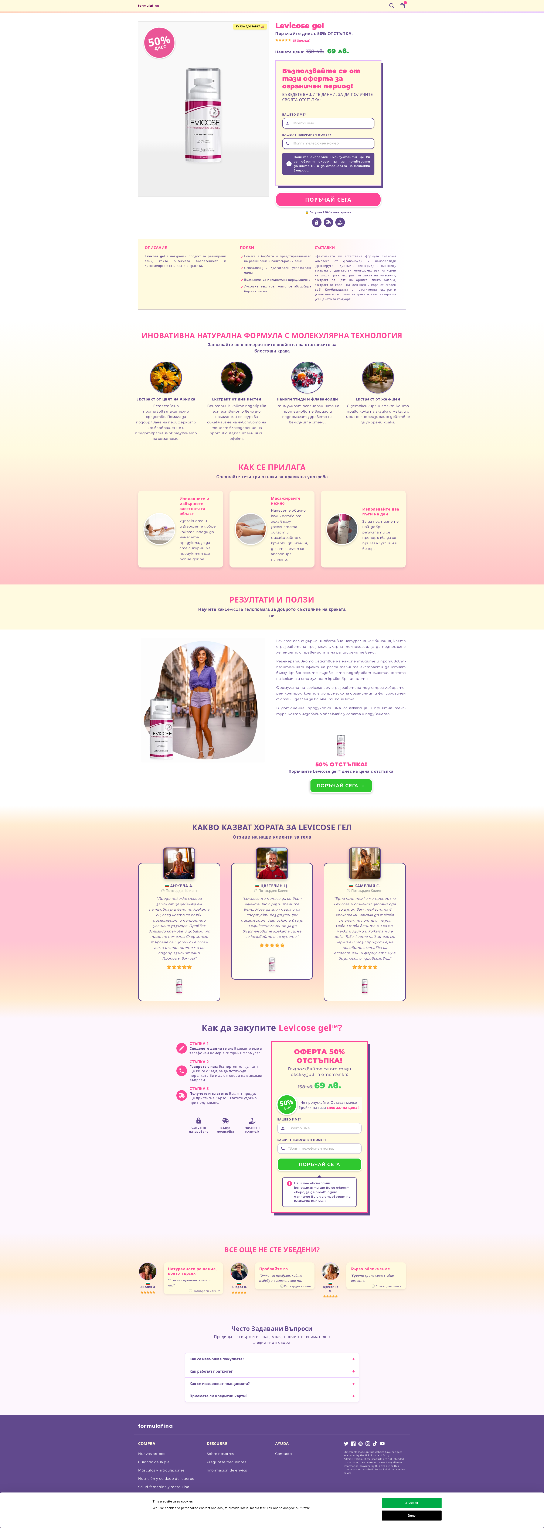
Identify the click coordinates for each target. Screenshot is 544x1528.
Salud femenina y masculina (163, 1487)
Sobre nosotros (220, 1454)
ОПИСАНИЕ (156, 247)
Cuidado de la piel (154, 1462)
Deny (411, 1515)
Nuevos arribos (151, 1454)
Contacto (283, 1454)
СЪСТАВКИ (325, 247)
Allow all (411, 1503)
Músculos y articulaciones (161, 1470)
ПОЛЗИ (247, 247)
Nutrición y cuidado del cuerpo (166, 1479)
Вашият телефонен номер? (306, 135)
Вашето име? (294, 114)
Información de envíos (227, 1470)
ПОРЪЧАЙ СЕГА (328, 199)
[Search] (391, 5)
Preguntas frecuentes (226, 1462)
